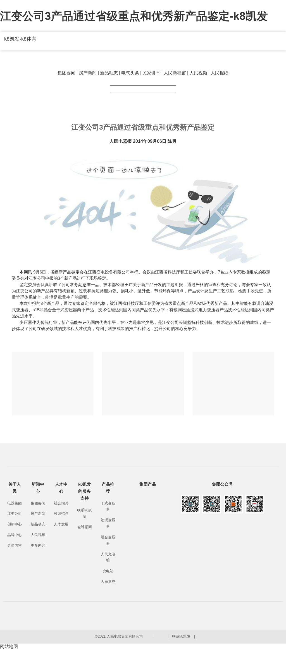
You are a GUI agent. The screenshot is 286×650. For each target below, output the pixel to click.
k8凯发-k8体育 (20, 39)
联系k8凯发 (181, 636)
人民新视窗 (175, 73)
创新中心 (14, 524)
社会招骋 (61, 503)
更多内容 (14, 545)
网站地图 (9, 646)
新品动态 (109, 73)
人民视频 (198, 73)
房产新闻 (88, 73)
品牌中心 (14, 535)
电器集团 (14, 503)
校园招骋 (61, 513)
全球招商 (84, 527)
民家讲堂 (151, 73)
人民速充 (108, 581)
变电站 (108, 571)
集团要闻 (66, 73)
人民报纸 (219, 73)
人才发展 (61, 524)
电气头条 (130, 73)
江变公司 (14, 513)
